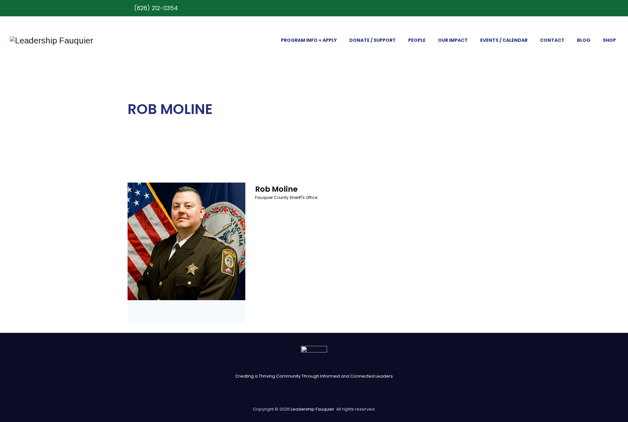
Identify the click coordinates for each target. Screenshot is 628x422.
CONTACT (552, 40)
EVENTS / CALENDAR (504, 40)
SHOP (609, 40)
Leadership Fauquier (312, 409)
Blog (583, 40)
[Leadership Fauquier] (51, 40)
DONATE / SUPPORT (372, 40)
